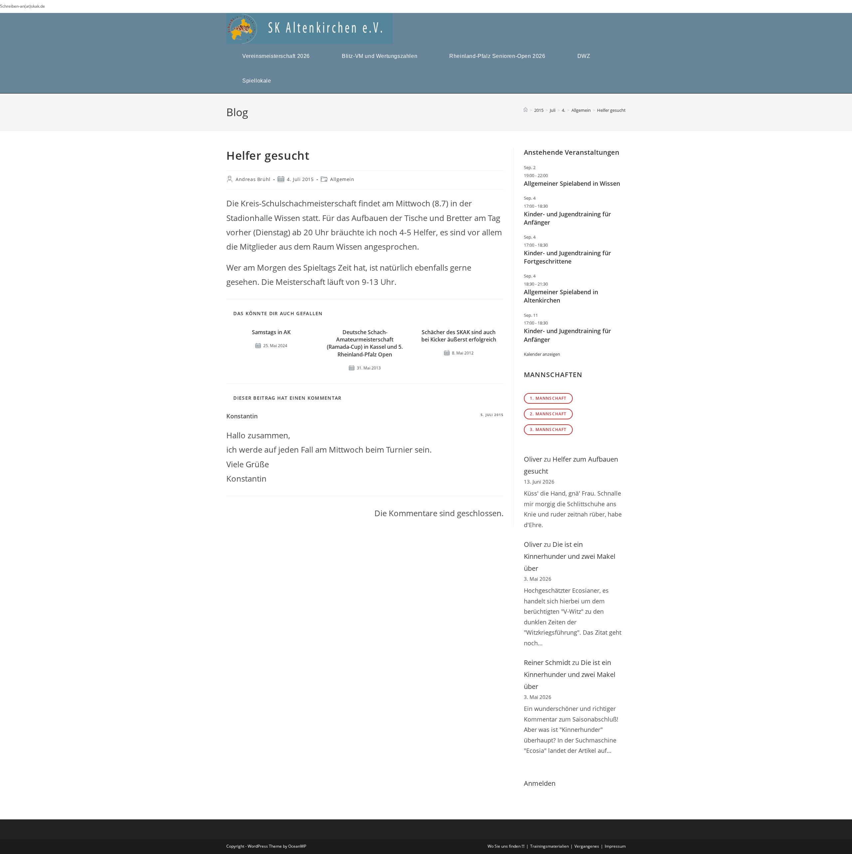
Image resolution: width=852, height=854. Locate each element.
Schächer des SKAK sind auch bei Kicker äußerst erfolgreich (458, 335)
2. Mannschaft (548, 414)
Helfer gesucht (611, 110)
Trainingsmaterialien (549, 846)
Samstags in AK (271, 332)
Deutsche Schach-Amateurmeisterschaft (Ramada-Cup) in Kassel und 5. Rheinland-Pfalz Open (365, 343)
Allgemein (342, 179)
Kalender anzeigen (542, 354)
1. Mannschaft (548, 398)
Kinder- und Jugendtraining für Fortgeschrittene (567, 257)
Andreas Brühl (253, 179)
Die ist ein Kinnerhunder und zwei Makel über (569, 556)
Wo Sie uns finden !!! (506, 846)
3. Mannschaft (548, 429)
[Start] (525, 110)
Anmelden (539, 783)
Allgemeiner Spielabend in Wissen (572, 183)
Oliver (533, 459)
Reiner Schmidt (547, 662)
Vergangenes (586, 846)
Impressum (615, 846)
